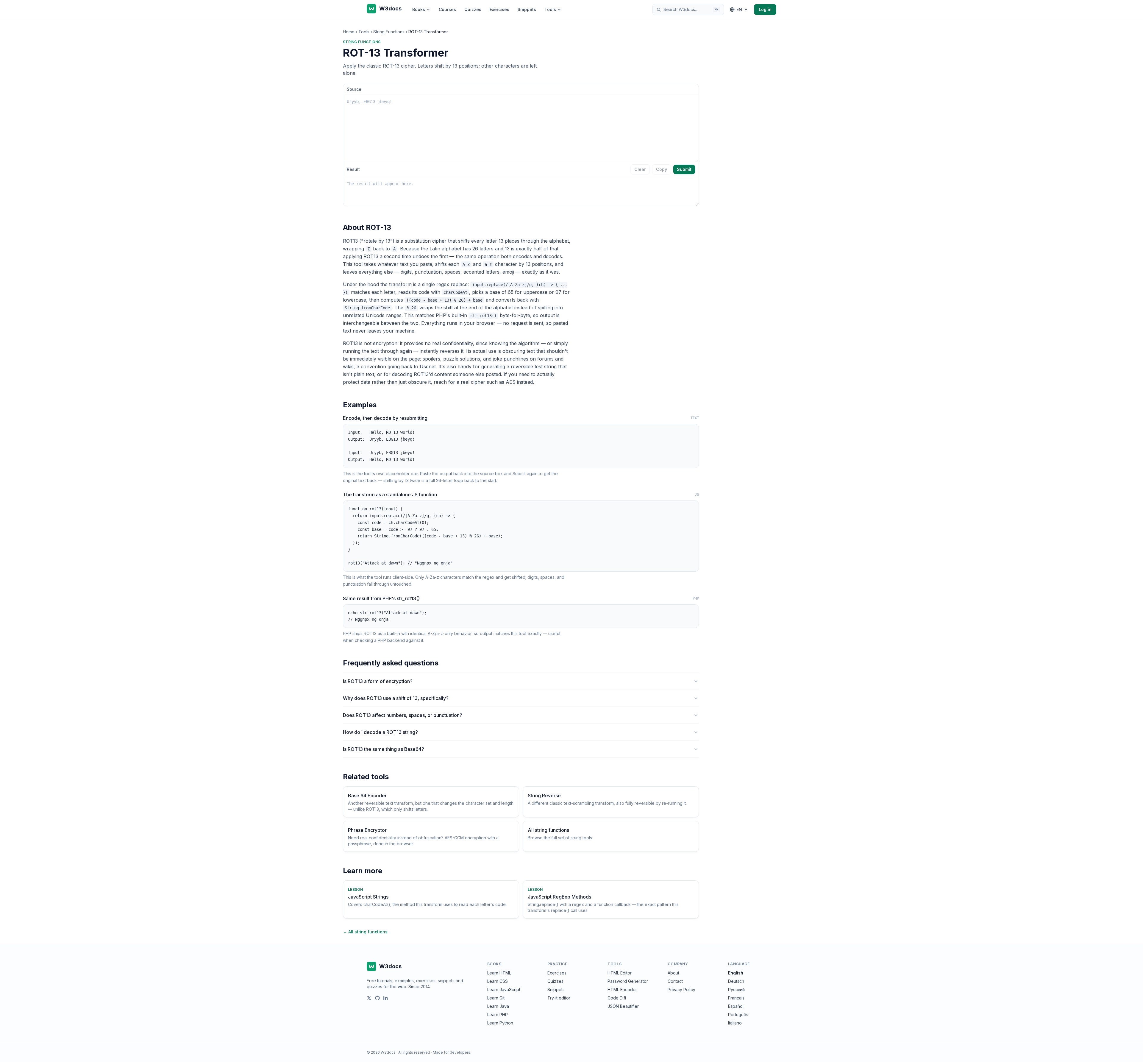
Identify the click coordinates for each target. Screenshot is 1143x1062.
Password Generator (628, 981)
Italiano (735, 1022)
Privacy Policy (681, 989)
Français (736, 997)
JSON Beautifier (623, 1006)
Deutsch (736, 981)
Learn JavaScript (503, 989)
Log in (765, 9)
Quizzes (472, 9)
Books (418, 9)
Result (353, 169)
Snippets (527, 9)
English (735, 972)
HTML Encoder (622, 989)
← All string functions (365, 931)
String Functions (389, 31)
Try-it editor (558, 997)
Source (354, 89)
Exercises (499, 9)
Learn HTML (499, 972)
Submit (684, 169)
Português (738, 1014)
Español (736, 1006)
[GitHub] (377, 998)
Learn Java (498, 1006)
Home (349, 31)
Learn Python (500, 1022)
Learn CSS (497, 981)
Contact (675, 981)
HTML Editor (620, 972)
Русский (736, 989)
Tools (550, 9)
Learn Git (496, 997)
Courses (447, 9)
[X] (369, 998)
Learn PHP (497, 1014)
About (673, 972)
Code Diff (617, 997)
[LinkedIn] (385, 998)
